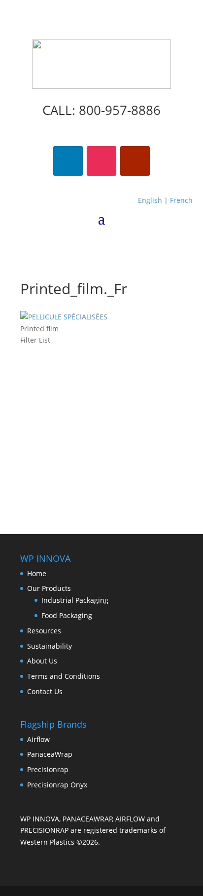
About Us (42, 660)
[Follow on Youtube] (135, 161)
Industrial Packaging (74, 600)
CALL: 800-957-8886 (101, 110)
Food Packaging (66, 615)
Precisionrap (47, 769)
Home (36, 573)
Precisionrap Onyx (57, 784)
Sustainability (49, 646)
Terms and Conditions (63, 676)
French (181, 200)
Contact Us (45, 691)
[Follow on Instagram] (101, 161)
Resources (44, 630)
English (150, 200)
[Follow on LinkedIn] (68, 161)
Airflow (38, 739)
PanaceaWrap (49, 754)
